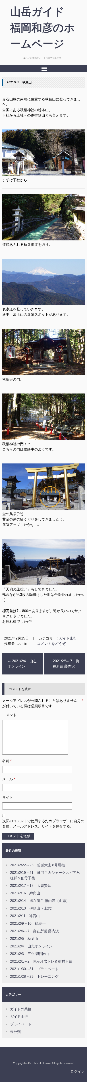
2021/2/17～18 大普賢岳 (30, 885)
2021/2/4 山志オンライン (22, 663)
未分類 (15, 1032)
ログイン (77, 1071)
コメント (9, 715)
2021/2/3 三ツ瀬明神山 (29, 954)
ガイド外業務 (20, 1009)
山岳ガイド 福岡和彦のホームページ (42, 28)
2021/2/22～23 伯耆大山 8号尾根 (37, 865)
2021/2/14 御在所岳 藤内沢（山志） (40, 901)
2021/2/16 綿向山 (25, 893)
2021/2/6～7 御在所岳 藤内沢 (66, 663)
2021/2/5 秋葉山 (24, 939)
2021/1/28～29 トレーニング (34, 976)
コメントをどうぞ (51, 644)
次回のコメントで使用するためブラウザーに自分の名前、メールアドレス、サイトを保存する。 (43, 823)
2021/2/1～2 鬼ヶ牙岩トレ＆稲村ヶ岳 (41, 961)
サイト (7, 797)
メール (8, 779)
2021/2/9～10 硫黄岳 (28, 923)
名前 (7, 761)
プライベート (20, 1024)
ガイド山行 (68, 638)
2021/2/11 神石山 (25, 916)
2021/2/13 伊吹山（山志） (32, 908)
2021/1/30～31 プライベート (34, 969)
